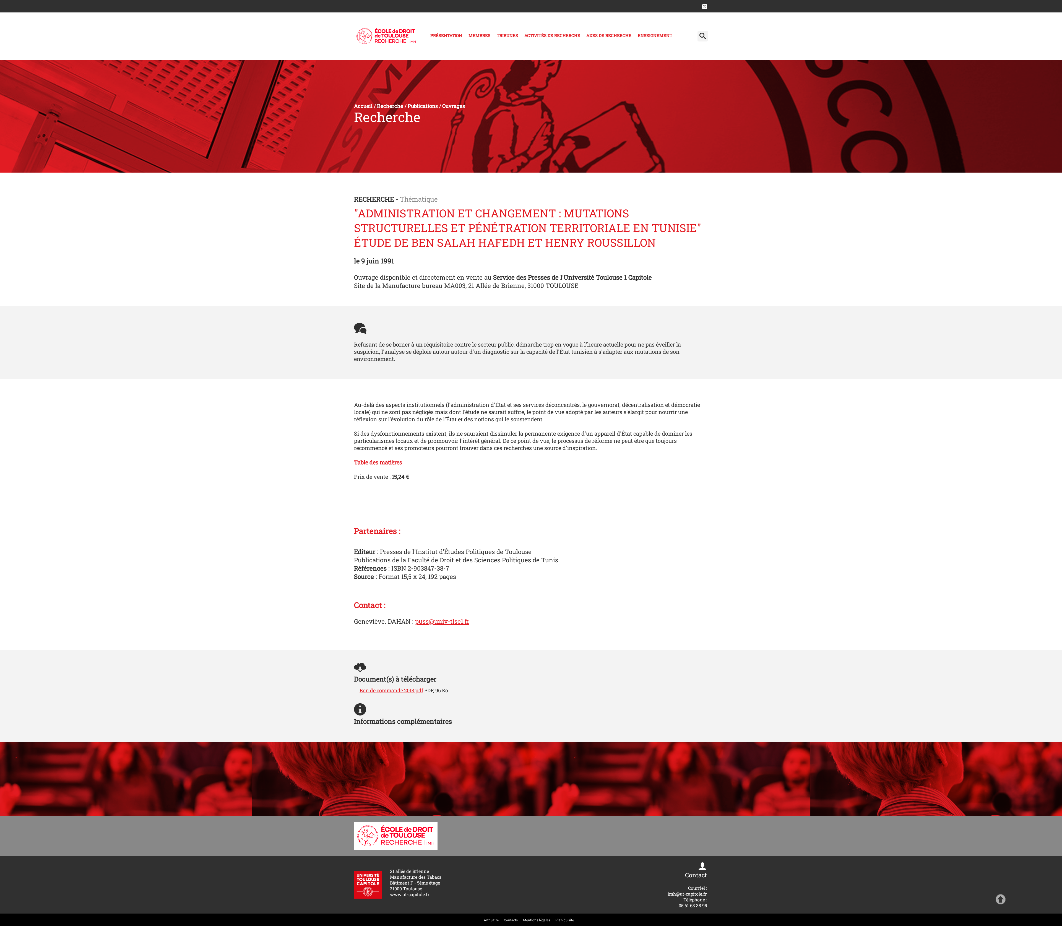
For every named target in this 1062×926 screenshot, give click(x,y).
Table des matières (378, 462)
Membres (479, 35)
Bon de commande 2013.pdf (391, 690)
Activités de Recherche (552, 35)
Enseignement (655, 35)
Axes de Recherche (608, 35)
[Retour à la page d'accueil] (386, 36)
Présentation (446, 35)
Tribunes (507, 35)
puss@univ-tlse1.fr (442, 621)
